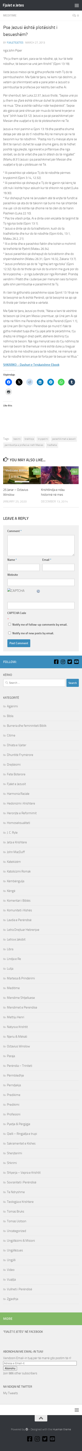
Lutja (10, 969)
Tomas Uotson (16, 1221)
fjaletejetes (15, 42)
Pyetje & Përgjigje (18, 1124)
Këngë (11, 891)
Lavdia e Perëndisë (19, 920)
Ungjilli (11, 1260)
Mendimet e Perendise (22, 1007)
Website (12, 575)
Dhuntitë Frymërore (20, 755)
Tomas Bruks (15, 1211)
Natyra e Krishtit (17, 1027)
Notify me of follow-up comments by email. (39, 624)
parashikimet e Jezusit (63, 438)
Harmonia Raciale (18, 794)
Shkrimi (12, 1163)
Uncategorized (16, 1231)
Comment (14, 531)
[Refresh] (38, 591)
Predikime (13, 1095)
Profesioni (13, 1114)
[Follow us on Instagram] (62, 661)
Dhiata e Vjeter (16, 745)
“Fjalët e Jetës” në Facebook (23, 1332)
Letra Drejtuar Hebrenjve (23, 930)
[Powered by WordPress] (26, 1429)
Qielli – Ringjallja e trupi (22, 1134)
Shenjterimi (14, 1153)
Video (11, 1270)
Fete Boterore (16, 774)
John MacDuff (16, 852)
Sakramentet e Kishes (21, 1143)
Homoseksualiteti (18, 823)
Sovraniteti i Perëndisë (21, 1182)
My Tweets (10, 1393)
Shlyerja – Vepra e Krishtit (24, 1173)
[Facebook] (56, 661)
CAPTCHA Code (16, 613)
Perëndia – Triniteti (19, 1066)
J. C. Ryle (12, 832)
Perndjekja (14, 1085)
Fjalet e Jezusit (16, 784)
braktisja (29, 438)
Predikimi (13, 1105)
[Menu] (76, 5)
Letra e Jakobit (16, 939)
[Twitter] (69, 661)
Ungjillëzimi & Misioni (21, 1241)
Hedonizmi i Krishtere (21, 803)
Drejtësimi (14, 764)
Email (46, 560)
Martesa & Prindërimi (21, 978)
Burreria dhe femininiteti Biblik (26, 726)
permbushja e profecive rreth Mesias (24, 445)
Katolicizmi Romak (19, 871)
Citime (11, 735)
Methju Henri (15, 1017)
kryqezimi (43, 438)
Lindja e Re (14, 959)
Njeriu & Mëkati (17, 1037)
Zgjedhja (12, 1299)
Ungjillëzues (15, 1250)
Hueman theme (62, 1429)
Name (12, 560)
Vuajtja (11, 1279)
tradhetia (52, 445)
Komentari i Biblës (18, 900)
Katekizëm (14, 862)
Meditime (10, 15)
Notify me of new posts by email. (33, 633)
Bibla (10, 716)
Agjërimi (12, 706)
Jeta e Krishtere (17, 842)
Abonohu (10, 1368)
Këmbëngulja (15, 881)
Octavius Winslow (18, 1046)
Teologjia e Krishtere (20, 1202)
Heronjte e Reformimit (22, 813)
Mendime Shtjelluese (21, 998)
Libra (10, 949)
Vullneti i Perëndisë (19, 1289)
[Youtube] (76, 661)
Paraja (11, 1056)
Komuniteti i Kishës (19, 910)
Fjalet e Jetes (13, 5)
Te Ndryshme (16, 1192)
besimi (17, 438)
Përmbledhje (15, 1075)
